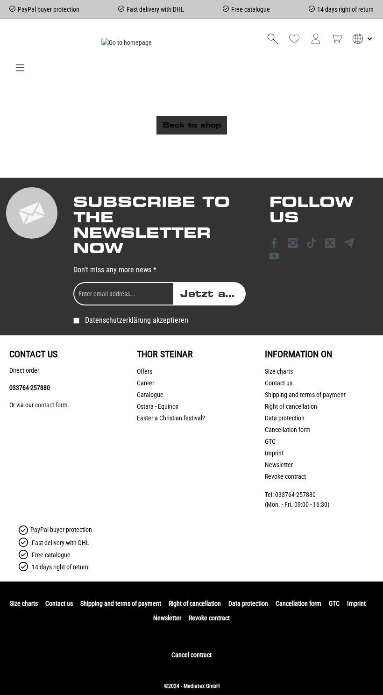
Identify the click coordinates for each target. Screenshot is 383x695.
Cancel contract (191, 655)
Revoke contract (285, 476)
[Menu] (20, 68)
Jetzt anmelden (213, 293)
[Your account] (315, 39)
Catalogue (150, 394)
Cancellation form (288, 429)
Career (145, 383)
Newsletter (279, 464)
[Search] (273, 39)
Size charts (279, 371)
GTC (270, 441)
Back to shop (192, 125)
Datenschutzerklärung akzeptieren (136, 320)
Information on (298, 354)
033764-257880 (29, 387)
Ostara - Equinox (157, 406)
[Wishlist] (294, 39)
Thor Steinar (165, 354)
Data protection (285, 418)
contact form (51, 405)
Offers (144, 371)
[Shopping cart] (337, 39)
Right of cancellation (291, 406)
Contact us (278, 383)
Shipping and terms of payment (305, 394)
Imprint (274, 453)
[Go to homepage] (126, 42)
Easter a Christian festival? (171, 418)
